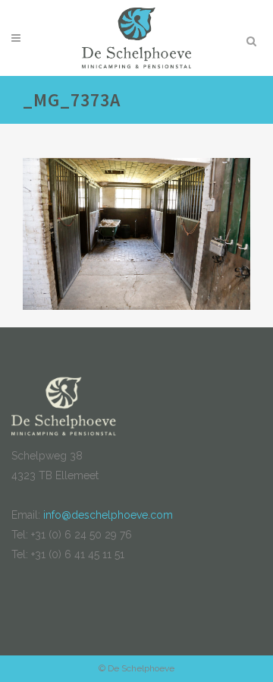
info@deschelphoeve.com (108, 515)
